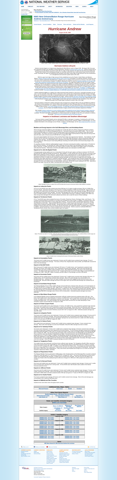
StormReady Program (89, 453)
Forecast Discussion (50, 454)
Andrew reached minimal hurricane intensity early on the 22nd (54, 78)
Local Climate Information (64, 461)
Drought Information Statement (63, 457)
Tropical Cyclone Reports (64, 462)
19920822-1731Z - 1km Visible (46, 419)
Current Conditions (47, 24)
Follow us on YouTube (52, 446)
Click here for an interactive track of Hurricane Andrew (67, 114)
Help (73, 469)
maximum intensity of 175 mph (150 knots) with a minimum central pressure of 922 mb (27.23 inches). (65, 81)
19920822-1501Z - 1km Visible (72, 417)
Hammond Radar (37, 453)
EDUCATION (69, 6)
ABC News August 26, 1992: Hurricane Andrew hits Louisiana (59, 443)
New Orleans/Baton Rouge (45, 20)
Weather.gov (36, 20)
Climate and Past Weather (79, 24)
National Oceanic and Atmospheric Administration (43, 468)
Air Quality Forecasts (50, 462)
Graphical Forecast (50, 457)
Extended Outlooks (24, 451)
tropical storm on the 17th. (77, 69)
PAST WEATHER (40, 6)
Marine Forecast (50, 463)
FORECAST (30, 6)
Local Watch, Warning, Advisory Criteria (76, 453)
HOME (22, 6)
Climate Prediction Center (64, 455)
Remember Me (26, 30)
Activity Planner (49, 451)
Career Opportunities (88, 472)
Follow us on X (25, 446)
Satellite (35, 451)
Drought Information (63, 458)
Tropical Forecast (50, 453)
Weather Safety (76, 450)
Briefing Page (23, 454)
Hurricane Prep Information (77, 451)
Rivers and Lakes (67, 24)
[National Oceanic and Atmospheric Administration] (21, 2)
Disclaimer (74, 467)
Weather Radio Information (90, 452)
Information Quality (75, 468)
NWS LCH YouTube (59, 402)
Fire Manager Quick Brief (26, 453)
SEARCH (84, 6)
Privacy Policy (86, 467)
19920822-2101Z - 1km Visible (72, 419)
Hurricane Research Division (62, 395)
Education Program (88, 454)
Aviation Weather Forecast (52, 456)
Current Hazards (37, 24)
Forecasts (59, 24)
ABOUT (91, 6)
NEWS (77, 6)
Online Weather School (89, 456)
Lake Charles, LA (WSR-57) (58, 408)
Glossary (73, 471)
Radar (54, 24)
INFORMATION (59, 6)
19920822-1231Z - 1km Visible (46, 417)
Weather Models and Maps (52, 458)
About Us (85, 471)
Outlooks (22, 452)
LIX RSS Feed (92, 446)
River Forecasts (50, 452)
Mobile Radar (36, 452)
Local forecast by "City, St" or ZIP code (25, 10)
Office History (87, 451)
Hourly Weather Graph (51, 460)
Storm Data (78, 395)
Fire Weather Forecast (51, 459)
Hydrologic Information (63, 452)
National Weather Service (38, 469)
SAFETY (50, 6)
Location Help (24, 14)
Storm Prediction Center (25, 456)
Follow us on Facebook (40, 446)
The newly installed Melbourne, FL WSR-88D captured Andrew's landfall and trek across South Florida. (70, 90)
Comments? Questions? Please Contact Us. (42, 477)
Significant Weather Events (64, 454)
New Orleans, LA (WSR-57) (79, 406)
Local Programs (89, 24)
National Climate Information (64, 459)
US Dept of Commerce (38, 467)
